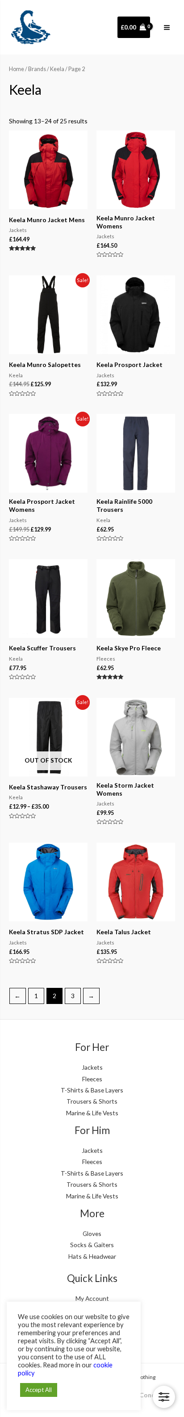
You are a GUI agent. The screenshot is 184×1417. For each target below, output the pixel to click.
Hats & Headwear (92, 1256)
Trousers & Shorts (92, 1101)
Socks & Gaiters (92, 1244)
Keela (57, 69)
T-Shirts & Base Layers (92, 1090)
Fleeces (92, 1079)
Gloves (92, 1233)
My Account (92, 1298)
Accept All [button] (38, 1389)
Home (16, 69)
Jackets (92, 1067)
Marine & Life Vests (92, 1113)
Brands (37, 69)
